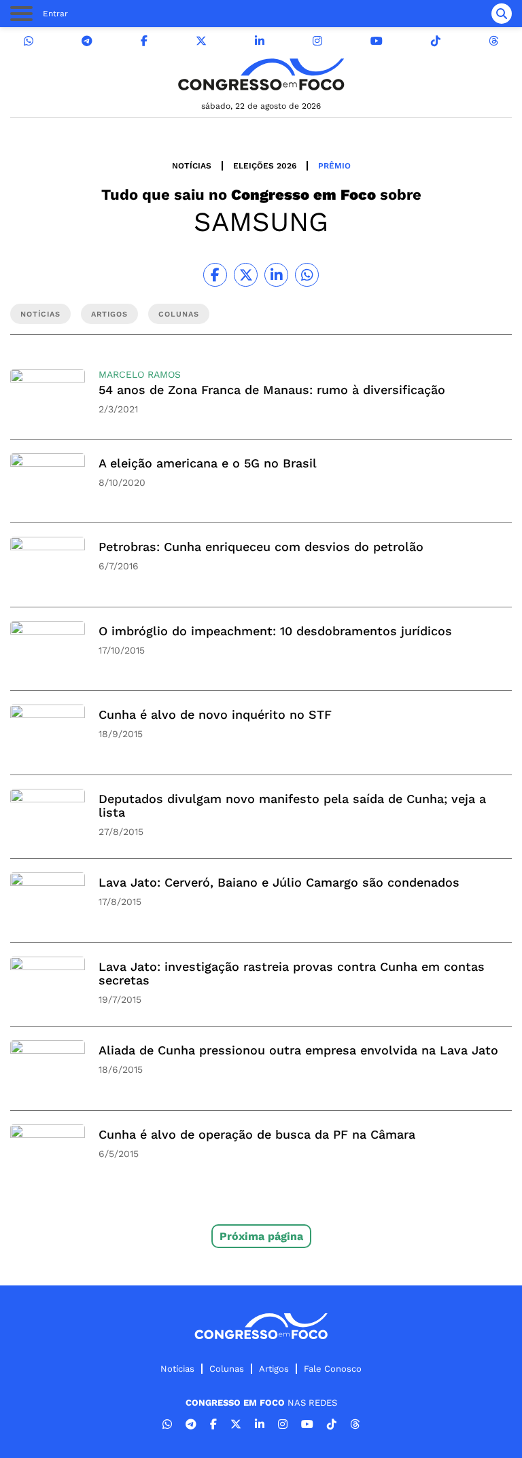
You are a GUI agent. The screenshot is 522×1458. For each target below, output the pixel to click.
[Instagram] (317, 41)
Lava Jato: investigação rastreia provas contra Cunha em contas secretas (292, 973)
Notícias (191, 166)
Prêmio (334, 166)
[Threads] (493, 41)
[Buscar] (501, 13)
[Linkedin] (259, 41)
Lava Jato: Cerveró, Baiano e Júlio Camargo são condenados (279, 882)
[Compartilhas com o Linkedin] (276, 275)
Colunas (226, 1369)
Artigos (274, 1369)
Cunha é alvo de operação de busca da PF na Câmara (257, 1134)
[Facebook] (144, 41)
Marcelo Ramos (140, 374)
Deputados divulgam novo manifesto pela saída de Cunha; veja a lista (292, 805)
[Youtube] (376, 41)
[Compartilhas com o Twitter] (246, 275)
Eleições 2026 (264, 166)
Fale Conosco (333, 1369)
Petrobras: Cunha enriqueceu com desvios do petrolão (261, 546)
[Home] (261, 74)
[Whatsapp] (28, 41)
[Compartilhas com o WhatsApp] (307, 275)
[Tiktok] (435, 41)
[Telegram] (87, 41)
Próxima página (261, 1236)
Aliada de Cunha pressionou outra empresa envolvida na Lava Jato (298, 1050)
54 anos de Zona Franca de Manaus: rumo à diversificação (272, 390)
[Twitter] (201, 41)
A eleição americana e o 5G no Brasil (208, 463)
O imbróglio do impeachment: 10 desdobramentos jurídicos (275, 631)
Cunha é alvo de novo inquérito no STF (215, 714)
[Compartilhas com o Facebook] (215, 275)
